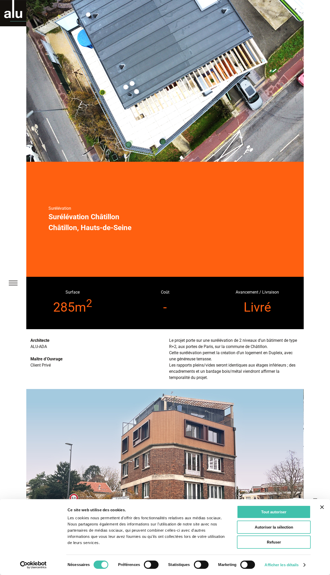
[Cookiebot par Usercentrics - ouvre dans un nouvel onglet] (33, 565)
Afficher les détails (282, 565)
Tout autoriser (273, 512)
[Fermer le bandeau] (322, 507)
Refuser (274, 542)
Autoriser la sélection (274, 527)
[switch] (151, 565)
